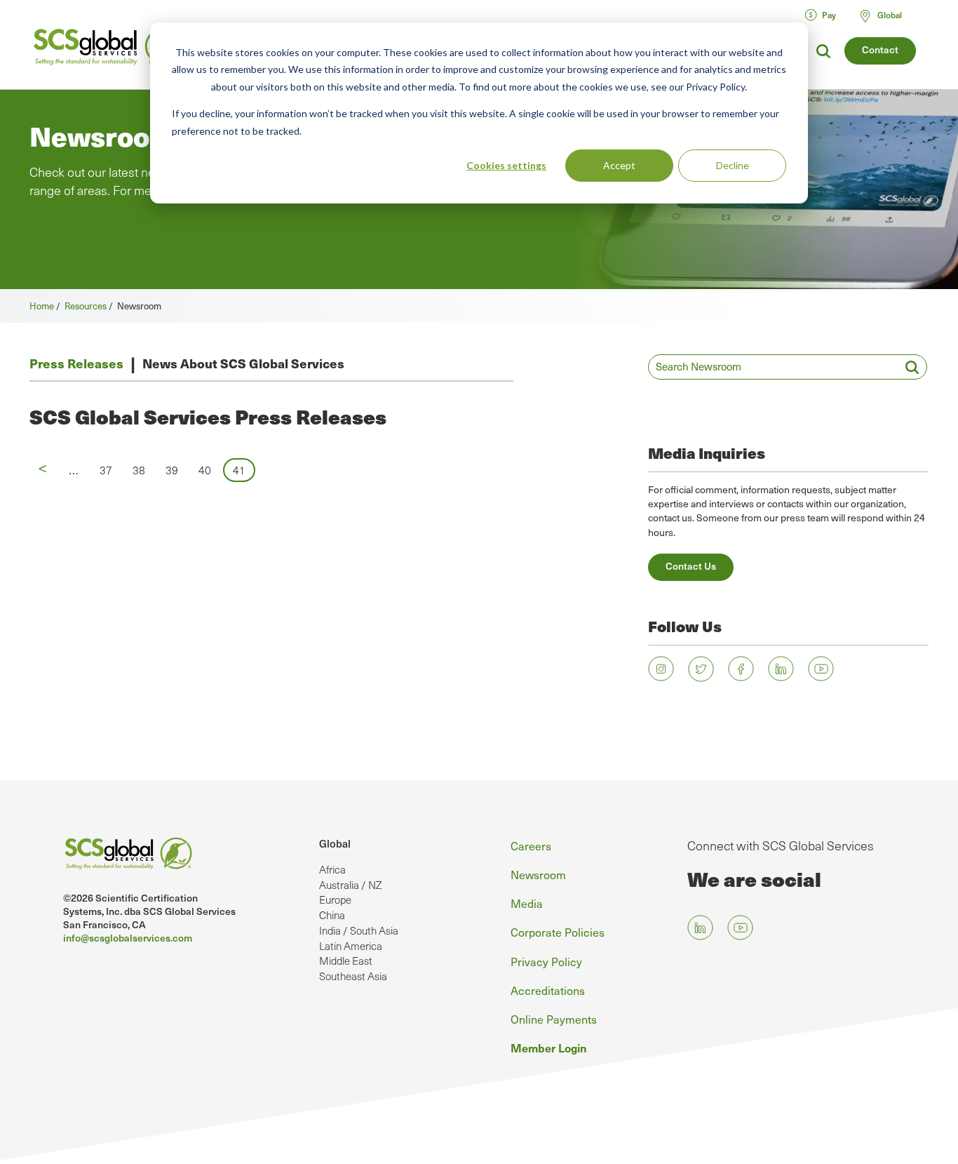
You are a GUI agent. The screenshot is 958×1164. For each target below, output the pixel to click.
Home (41, 305)
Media (527, 903)
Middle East (345, 961)
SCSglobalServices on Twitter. (701, 669)
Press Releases (76, 363)
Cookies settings (506, 165)
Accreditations (548, 990)
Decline (732, 165)
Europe (335, 899)
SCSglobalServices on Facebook (741, 669)
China (332, 915)
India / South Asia (358, 930)
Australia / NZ (350, 885)
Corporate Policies (558, 931)
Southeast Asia (353, 976)
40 (209, 469)
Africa (332, 869)
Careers (531, 845)
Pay (829, 14)
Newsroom (538, 874)
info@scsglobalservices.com (127, 937)
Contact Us (691, 565)
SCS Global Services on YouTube (821, 669)
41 (244, 469)
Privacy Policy (546, 961)
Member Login (549, 1047)
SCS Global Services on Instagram (661, 669)
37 (110, 469)
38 (143, 469)
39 (176, 469)
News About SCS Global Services (243, 363)
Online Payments (554, 1018)
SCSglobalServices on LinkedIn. (781, 669)
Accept (619, 165)
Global (335, 843)
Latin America (350, 946)
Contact (880, 49)
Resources (86, 305)
